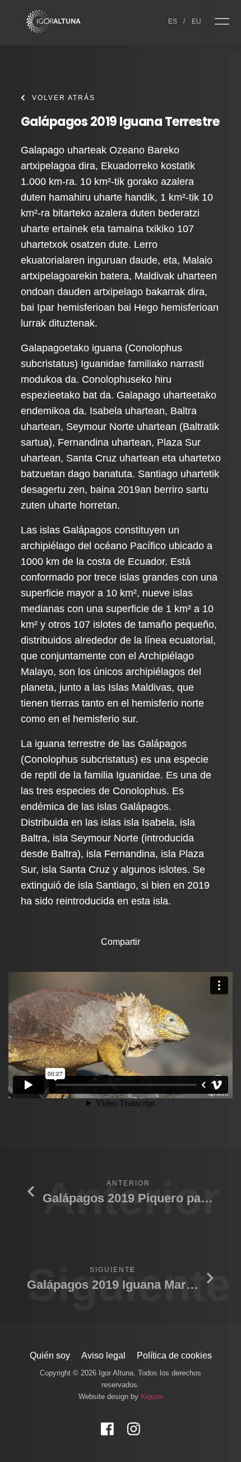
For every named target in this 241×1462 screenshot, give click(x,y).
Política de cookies (174, 1355)
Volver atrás (63, 98)
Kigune (152, 1396)
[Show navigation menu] (226, 22)
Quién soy (50, 1355)
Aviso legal (103, 1355)
